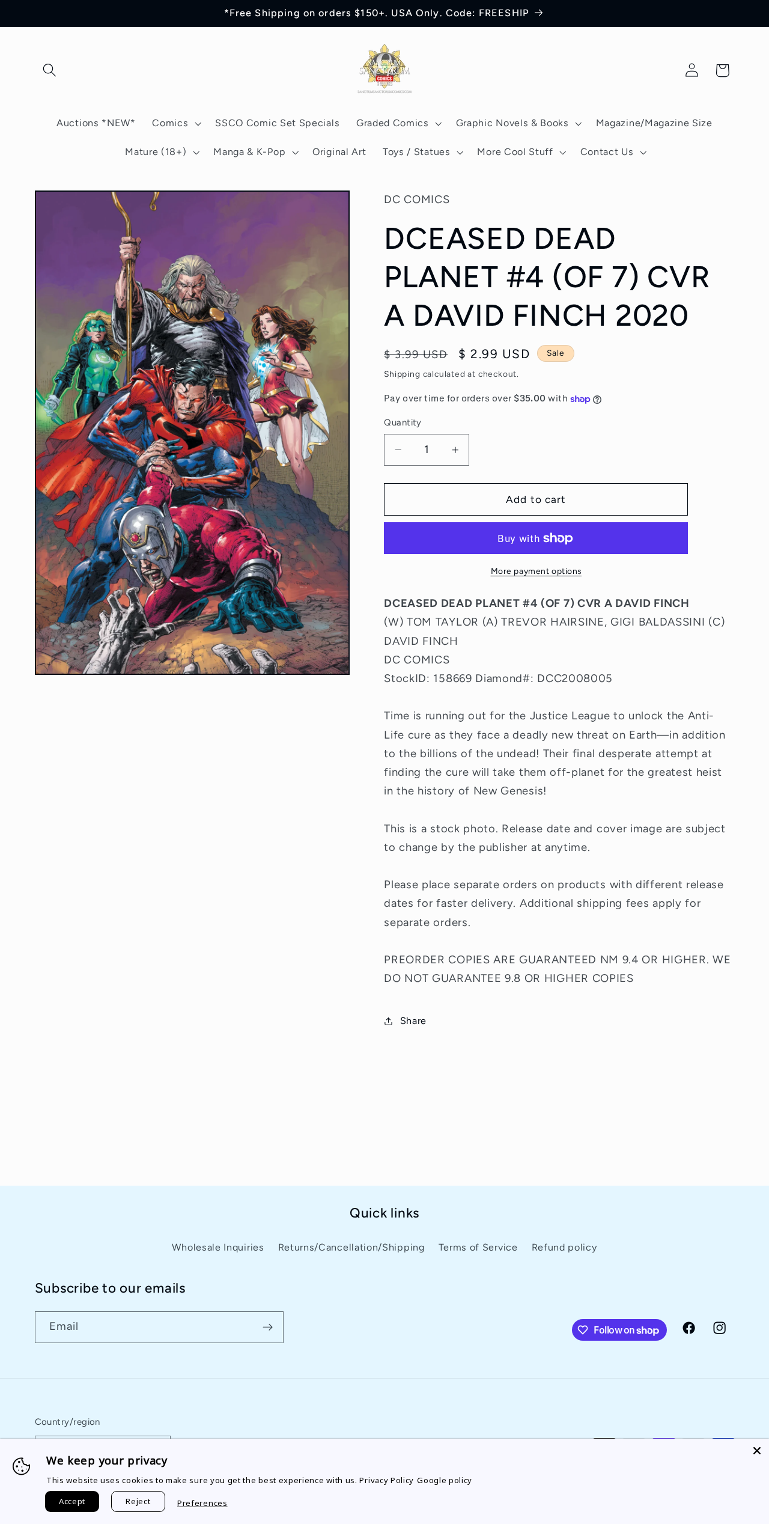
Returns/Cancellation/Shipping (351, 1247)
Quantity (403, 422)
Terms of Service (478, 1247)
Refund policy (564, 1247)
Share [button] (413, 1020)
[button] (50, 70)
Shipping (402, 374)
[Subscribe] (267, 1327)
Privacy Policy (386, 1480)
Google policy (444, 1480)
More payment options (536, 571)
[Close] (757, 1451)
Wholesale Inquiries (218, 1247)
